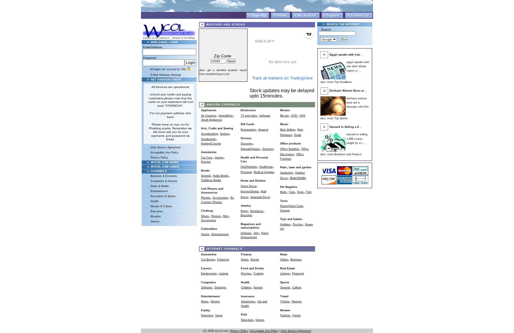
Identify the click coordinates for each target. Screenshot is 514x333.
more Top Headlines (339, 82)
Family (296, 315)
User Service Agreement (166, 147)
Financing (223, 259)
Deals (297, 134)
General (206, 175)
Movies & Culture (161, 206)
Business (296, 259)
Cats (292, 192)
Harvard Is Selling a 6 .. (345, 126)
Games (155, 221)
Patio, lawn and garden (295, 167)
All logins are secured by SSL (168, 69)
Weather (156, 216)
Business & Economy (164, 176)
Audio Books (220, 175)
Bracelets (246, 215)
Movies (285, 110)
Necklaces (256, 211)
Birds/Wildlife (298, 178)
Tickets (284, 301)
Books (205, 170)
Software (264, 115)
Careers (206, 268)
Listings (223, 273)
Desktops (220, 287)
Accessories (220, 197)
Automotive (209, 152)
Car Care (206, 157)
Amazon (263, 129)
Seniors (258, 287)
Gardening (286, 172)
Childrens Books (211, 180)
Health (155, 201)
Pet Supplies (288, 187)
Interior (219, 157)
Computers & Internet (164, 181)
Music (284, 124)
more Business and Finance (344, 154)
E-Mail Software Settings (166, 74)
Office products (290, 143)
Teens (218, 315)
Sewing (224, 133)
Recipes (246, 273)
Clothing (207, 210)
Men (225, 216)
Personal (246, 172)
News (244, 259)
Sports (205, 234)
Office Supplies (289, 148)
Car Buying (208, 259)
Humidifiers (226, 115)
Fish (308, 192)
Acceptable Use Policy (164, 152)
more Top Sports (337, 118)
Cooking (258, 273)
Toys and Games (291, 219)
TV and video (249, 115)
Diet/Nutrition (249, 166)
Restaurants (248, 129)
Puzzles (298, 224)
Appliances (208, 110)
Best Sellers (287, 129)
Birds (283, 192)
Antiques (246, 233)
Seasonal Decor (260, 197)
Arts (256, 233)
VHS (302, 115)
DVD (294, 115)
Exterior (206, 161)
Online (284, 259)
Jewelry (246, 205)
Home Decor (248, 186)
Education (157, 211)
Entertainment (159, 191)
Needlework (208, 139)
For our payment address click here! (170, 115)
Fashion (285, 315)
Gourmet (267, 148)
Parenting (207, 315)
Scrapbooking (209, 133)
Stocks (254, 259)
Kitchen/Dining (249, 191)
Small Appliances (211, 119)
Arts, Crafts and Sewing (217, 128)
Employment (209, 273)
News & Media (160, 186)
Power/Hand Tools (291, 206)
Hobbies (285, 224)
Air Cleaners (208, 115)
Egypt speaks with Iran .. (346, 54)
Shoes (205, 216)
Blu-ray (284, 115)
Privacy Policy (159, 157)
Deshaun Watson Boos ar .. (348, 90)
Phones (205, 197)
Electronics (248, 110)
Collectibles (209, 228)
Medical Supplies (264, 172)
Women (216, 216)
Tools (284, 201)
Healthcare (266, 166)
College (296, 287)
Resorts (297, 301)
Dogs (300, 192)
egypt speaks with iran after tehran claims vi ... (358, 66)
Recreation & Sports (163, 196)
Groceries (247, 143)
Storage (285, 210)
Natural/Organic (250, 148)
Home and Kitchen (253, 180)
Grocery (246, 138)
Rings (244, 211)
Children (246, 287)
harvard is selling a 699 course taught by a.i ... (357, 138)
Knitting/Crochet (211, 143)
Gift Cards (247, 124)
